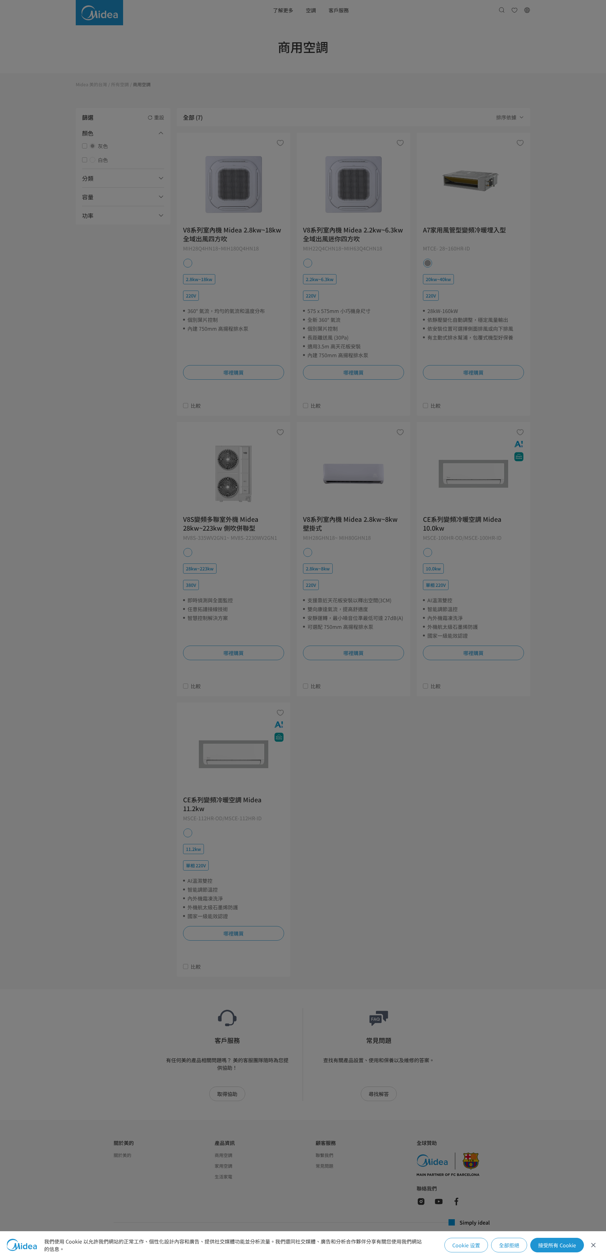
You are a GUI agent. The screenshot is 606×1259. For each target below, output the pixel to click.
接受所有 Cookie (557, 1245)
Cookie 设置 (466, 1245)
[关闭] (593, 1245)
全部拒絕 (509, 1245)
